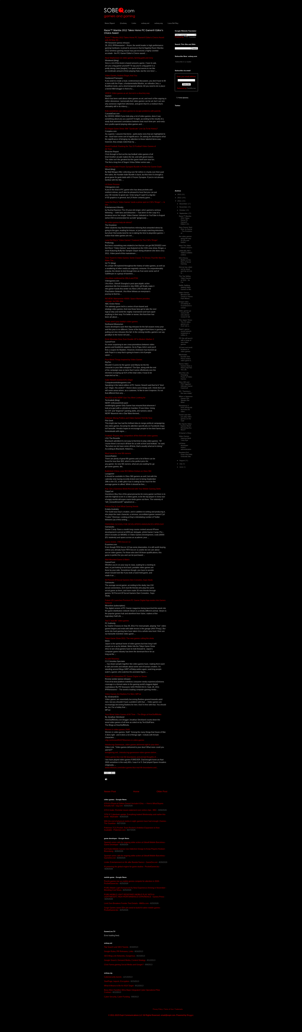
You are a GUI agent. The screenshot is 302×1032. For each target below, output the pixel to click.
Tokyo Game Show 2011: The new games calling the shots (129, 638)
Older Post (162, 791)
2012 (179, 198)
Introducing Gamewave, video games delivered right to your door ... (133, 745)
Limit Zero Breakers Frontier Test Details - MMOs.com (126, 903)
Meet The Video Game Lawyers (185, 246)
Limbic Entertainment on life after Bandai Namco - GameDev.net (130, 862)
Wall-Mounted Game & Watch (117, 560)
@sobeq (123, 23)
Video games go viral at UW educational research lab (185, 314)
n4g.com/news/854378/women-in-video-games (124, 740)
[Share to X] (109, 773)
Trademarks (179, 1009)
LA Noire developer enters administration (185, 446)
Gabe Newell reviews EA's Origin (119, 380)
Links (134, 23)
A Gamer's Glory (185, 433)
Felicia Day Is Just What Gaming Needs (121, 506)
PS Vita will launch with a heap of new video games (186, 341)
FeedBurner (191, 88)
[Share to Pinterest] (114, 773)
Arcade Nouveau (112, 659)
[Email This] (105, 773)
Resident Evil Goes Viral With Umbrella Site (185, 454)
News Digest (110, 23)
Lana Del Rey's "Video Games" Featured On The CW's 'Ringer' (131, 240)
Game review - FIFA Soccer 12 (117, 542)
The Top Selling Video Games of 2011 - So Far (185, 279)
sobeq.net (145, 23)
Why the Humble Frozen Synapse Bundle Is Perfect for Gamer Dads (133, 167)
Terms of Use (168, 1009)
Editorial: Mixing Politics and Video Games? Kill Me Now (128, 418)
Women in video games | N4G (117, 730)
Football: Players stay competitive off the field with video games (131, 436)
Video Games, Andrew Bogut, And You (121, 76)
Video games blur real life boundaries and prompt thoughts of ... (131, 757)
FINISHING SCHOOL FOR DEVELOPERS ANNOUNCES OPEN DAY (134, 524)
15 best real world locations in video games (185, 349)
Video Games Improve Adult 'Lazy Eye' (185, 438)
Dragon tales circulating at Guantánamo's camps (185, 305)
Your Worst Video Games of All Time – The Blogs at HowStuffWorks (133, 714)
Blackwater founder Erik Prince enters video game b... (185, 357)
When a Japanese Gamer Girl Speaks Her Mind (186, 399)
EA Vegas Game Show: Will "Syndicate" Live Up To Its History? (131, 129)
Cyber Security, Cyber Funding (117, 997)
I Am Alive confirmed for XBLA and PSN (121, 278)
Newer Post (110, 791)
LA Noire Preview (112, 184)
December (183, 204)
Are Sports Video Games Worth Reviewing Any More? (185, 427)
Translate (192, 37)
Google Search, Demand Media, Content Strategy (124, 960)
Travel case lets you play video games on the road (185, 417)
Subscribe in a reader (183, 62)
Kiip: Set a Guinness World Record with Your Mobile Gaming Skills (133, 489)
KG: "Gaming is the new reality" (185, 392)
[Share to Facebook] (112, 773)
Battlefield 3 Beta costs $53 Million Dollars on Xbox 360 (128, 471)
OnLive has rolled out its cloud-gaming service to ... (185, 270)
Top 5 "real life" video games (117, 621)
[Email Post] (105, 779)
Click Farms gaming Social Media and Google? (124, 965)
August (182, 460)
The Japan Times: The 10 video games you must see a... (185, 323)
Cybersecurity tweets (113, 977)
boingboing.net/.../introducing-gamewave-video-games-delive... (131, 752)
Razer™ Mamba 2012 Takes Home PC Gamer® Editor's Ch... (185, 220)
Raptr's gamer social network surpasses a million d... (185, 332)
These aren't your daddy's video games (121, 322)
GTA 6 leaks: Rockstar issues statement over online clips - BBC (130, 810)
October (182, 210)
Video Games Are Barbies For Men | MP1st (123, 694)
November (183, 207)
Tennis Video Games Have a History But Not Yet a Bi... (185, 367)
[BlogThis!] (107, 773)
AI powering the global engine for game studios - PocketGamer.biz (131, 867)
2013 (179, 194)
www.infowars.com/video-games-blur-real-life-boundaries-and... (131, 768)
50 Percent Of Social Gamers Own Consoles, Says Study (129, 580)
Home (136, 791)
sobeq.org (158, 23)
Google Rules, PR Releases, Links (118, 951)
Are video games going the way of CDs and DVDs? (185, 239)
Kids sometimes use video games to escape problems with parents (133, 111)
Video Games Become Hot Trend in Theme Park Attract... (186, 295)
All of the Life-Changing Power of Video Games (185, 376)
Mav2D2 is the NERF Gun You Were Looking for (125, 398)
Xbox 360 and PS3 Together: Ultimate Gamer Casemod (186, 385)
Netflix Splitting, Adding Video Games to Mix (185, 287)
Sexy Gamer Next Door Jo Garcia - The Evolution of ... (185, 230)
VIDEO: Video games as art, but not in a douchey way (127, 93)
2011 (179, 201)
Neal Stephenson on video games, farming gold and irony (129, 58)
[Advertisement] (131, 920)
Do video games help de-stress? (118, 222)
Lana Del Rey (173, 23)
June (181, 467)
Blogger (190, 1015)
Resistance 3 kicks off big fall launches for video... (185, 408)
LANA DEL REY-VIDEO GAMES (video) (185, 253)
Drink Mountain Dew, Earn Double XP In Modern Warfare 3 (129, 339)
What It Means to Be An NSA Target (119, 986)
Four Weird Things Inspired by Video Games (123, 360)
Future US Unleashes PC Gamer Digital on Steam (126, 676)
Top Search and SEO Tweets (116, 947)
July (181, 464)
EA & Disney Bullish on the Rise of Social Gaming (185, 261)
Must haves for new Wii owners (118, 453)
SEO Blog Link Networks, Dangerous (119, 956)
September (183, 213)
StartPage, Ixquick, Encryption (116, 981)
